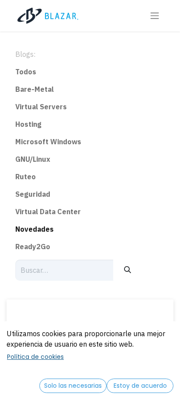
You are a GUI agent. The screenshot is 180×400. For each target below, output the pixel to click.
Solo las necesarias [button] (73, 385)
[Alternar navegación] (155, 16)
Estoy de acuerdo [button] (140, 385)
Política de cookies (35, 356)
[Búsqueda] (127, 270)
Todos (25, 71)
